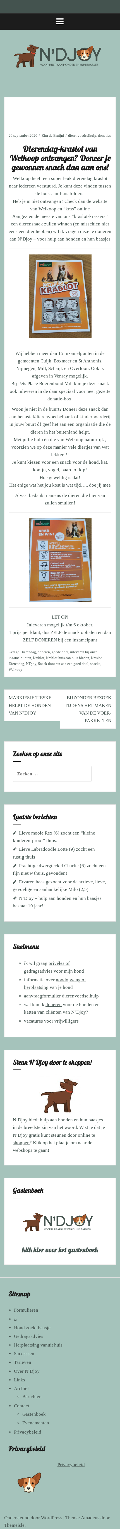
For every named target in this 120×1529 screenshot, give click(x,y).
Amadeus (90, 1517)
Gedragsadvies (28, 1336)
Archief (21, 1388)
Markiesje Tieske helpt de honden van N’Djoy (30, 705)
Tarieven (22, 1362)
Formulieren (26, 1310)
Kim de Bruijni (53, 135)
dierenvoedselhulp (82, 135)
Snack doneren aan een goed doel (63, 664)
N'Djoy (31, 664)
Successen (24, 1353)
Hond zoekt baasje (32, 1327)
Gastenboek (34, 1414)
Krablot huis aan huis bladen (67, 658)
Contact (21, 1405)
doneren (44, 652)
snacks (95, 664)
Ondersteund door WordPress (33, 1517)
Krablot (38, 658)
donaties (104, 135)
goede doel (60, 652)
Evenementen (35, 1422)
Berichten (32, 1396)
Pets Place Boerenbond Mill (45, 383)
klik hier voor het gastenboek (60, 1250)
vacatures (33, 1021)
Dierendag (28, 652)
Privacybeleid (27, 1432)
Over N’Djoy (27, 1371)
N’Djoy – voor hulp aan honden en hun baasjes (64, 239)
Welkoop (22, 178)
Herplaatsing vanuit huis (38, 1345)
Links (19, 1380)
